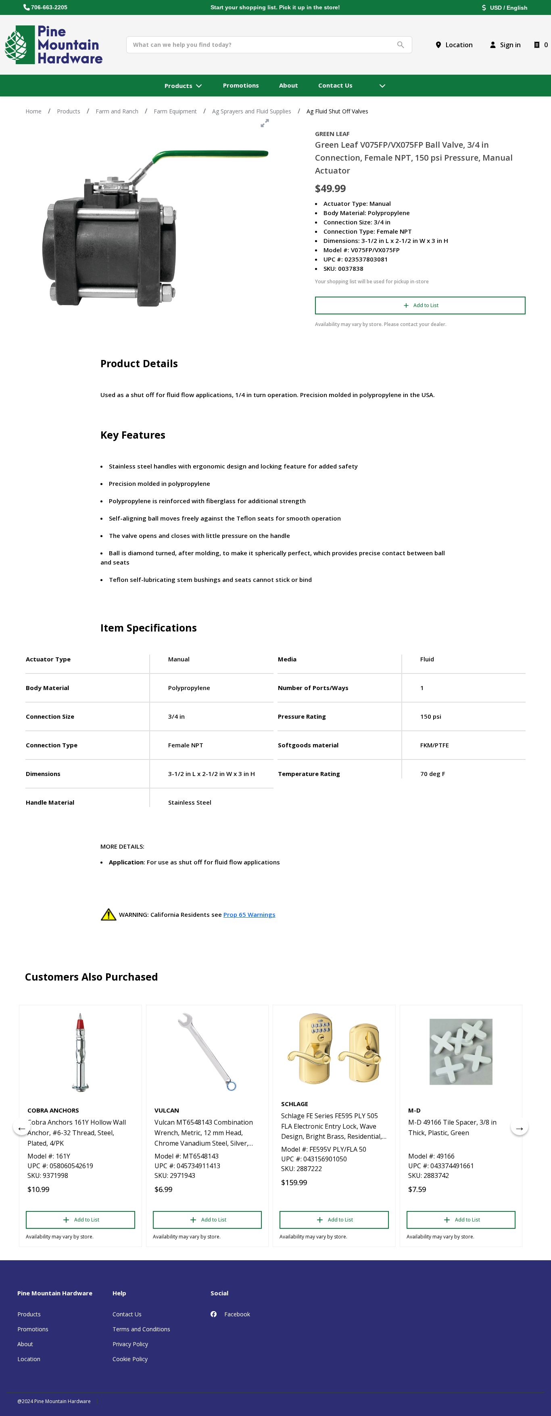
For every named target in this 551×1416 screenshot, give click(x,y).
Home (33, 111)
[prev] (22, 1126)
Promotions (32, 1329)
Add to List (425, 305)
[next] (519, 1126)
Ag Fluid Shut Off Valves (337, 111)
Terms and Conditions (141, 1329)
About (25, 1344)
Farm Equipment (175, 111)
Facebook (236, 1314)
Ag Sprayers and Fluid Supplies (251, 111)
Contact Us (127, 1314)
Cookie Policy (130, 1359)
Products (68, 111)
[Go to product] (80, 1052)
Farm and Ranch (117, 111)
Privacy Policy (130, 1344)
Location (28, 1359)
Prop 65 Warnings (249, 914)
